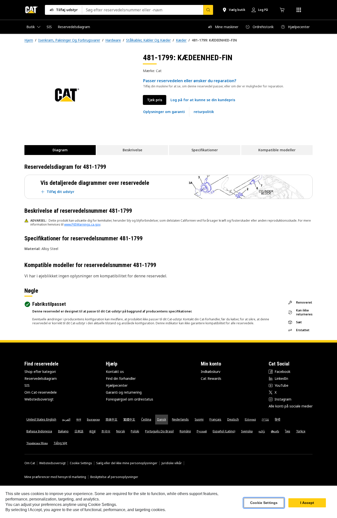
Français (215, 419)
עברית (265, 419)
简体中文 (111, 419)
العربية (66, 419)
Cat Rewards (211, 378)
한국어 (105, 431)
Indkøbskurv (210, 371)
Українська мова (37, 443)
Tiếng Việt (60, 443)
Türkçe (300, 431)
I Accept (307, 503)
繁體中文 (129, 419)
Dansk (161, 419)
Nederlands (180, 419)
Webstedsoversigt (39, 399)
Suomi (199, 419)
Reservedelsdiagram (40, 378)
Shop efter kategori (40, 371)
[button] (202, 100)
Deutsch (233, 419)
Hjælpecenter (117, 385)
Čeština (146, 419)
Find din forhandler (121, 378)
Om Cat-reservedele (40, 392)
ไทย (287, 431)
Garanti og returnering (124, 392)
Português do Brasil (159, 431)
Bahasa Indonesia (39, 431)
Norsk (120, 431)
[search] (208, 10)
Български (93, 419)
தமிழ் (262, 431)
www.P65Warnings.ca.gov (82, 224)
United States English (41, 419)
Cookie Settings (81, 463)
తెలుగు (275, 431)
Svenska (247, 431)
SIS (27, 385)
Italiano (63, 431)
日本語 (79, 431)
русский (202, 431)
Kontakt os (115, 371)
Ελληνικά (250, 419)
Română (185, 431)
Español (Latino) (224, 431)
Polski (135, 431)
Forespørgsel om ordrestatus (129, 399)
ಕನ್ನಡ (92, 431)
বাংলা (78, 419)
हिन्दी (277, 419)
